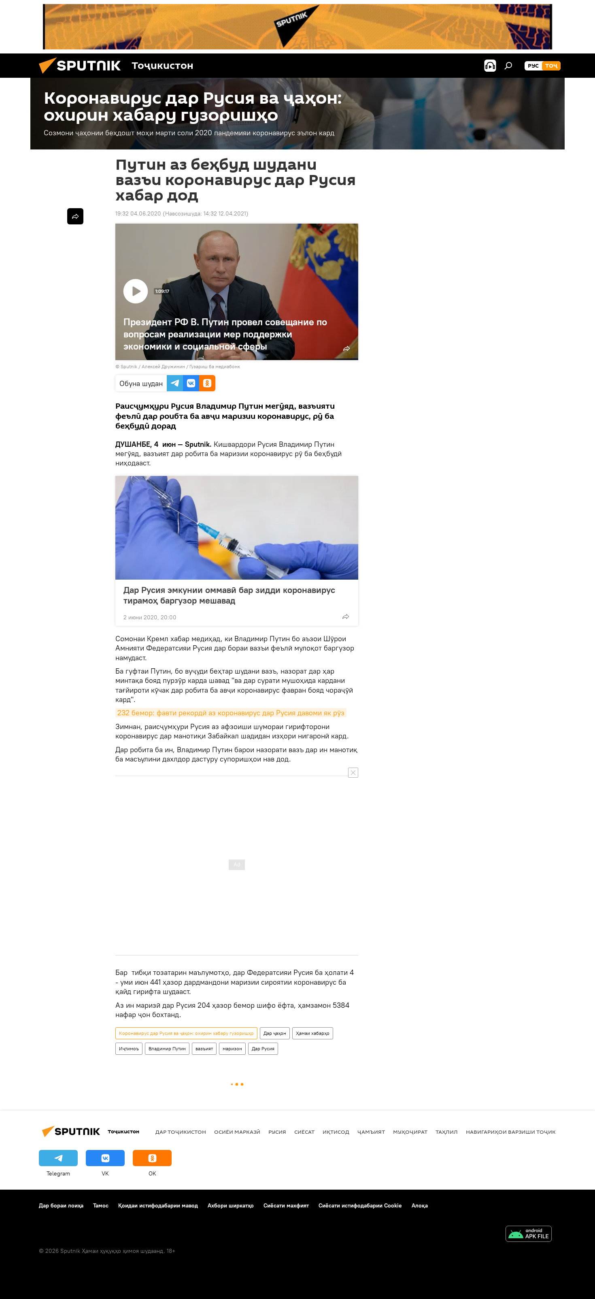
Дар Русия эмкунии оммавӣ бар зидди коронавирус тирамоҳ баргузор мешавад (229, 595)
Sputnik (129, 366)
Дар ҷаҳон (275, 1033)
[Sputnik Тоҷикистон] (83, 75)
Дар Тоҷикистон (180, 1131)
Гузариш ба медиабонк (214, 366)
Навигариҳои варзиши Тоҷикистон (520, 1131)
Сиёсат (304, 1131)
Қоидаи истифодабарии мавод (158, 1205)
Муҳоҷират (410, 1131)
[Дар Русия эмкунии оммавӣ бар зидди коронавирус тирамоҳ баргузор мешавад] (236, 528)
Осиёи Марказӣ (237, 1131)
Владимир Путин (167, 1048)
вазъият (204, 1048)
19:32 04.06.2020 (138, 213)
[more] (346, 616)
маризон (232, 1048)
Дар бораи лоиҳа (61, 1205)
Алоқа (420, 1205)
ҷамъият (371, 1131)
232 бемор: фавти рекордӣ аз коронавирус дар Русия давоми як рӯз (230, 712)
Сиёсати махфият (286, 1205)
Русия (277, 1131)
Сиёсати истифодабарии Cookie (360, 1205)
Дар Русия (263, 1048)
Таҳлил (447, 1131)
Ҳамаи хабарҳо (312, 1033)
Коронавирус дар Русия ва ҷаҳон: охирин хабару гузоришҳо (186, 1033)
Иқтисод (336, 1131)
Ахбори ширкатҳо (231, 1205)
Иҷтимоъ (129, 1048)
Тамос (100, 1205)
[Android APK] (528, 1235)
